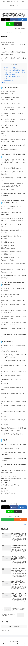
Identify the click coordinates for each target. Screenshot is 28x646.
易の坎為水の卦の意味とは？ (11, 68)
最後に (3, 82)
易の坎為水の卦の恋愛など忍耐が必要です (14, 70)
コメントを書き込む (14, 626)
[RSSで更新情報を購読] (20, 519)
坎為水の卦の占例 (8, 80)
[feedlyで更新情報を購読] (7, 519)
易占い (4, 500)
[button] (18, 24)
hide (15, 64)
